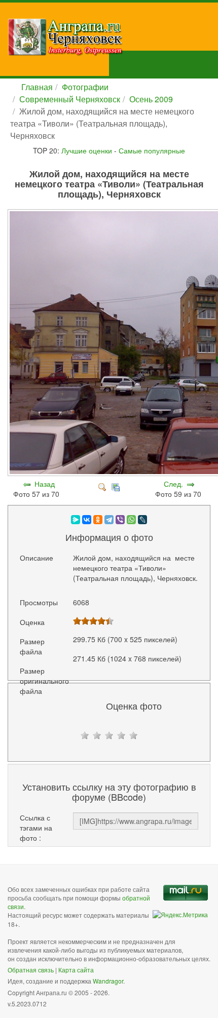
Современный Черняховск (69, 99)
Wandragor (108, 980)
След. (173, 484)
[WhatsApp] (131, 519)
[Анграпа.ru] (113, 37)
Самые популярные (152, 150)
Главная (37, 87)
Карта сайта (76, 969)
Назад (44, 484)
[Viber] (120, 519)
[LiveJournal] (142, 519)
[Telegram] (109, 519)
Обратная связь (31, 969)
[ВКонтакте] (86, 519)
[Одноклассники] (97, 519)
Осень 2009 (151, 99)
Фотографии (85, 87)
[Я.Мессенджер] (75, 519)
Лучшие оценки (86, 150)
